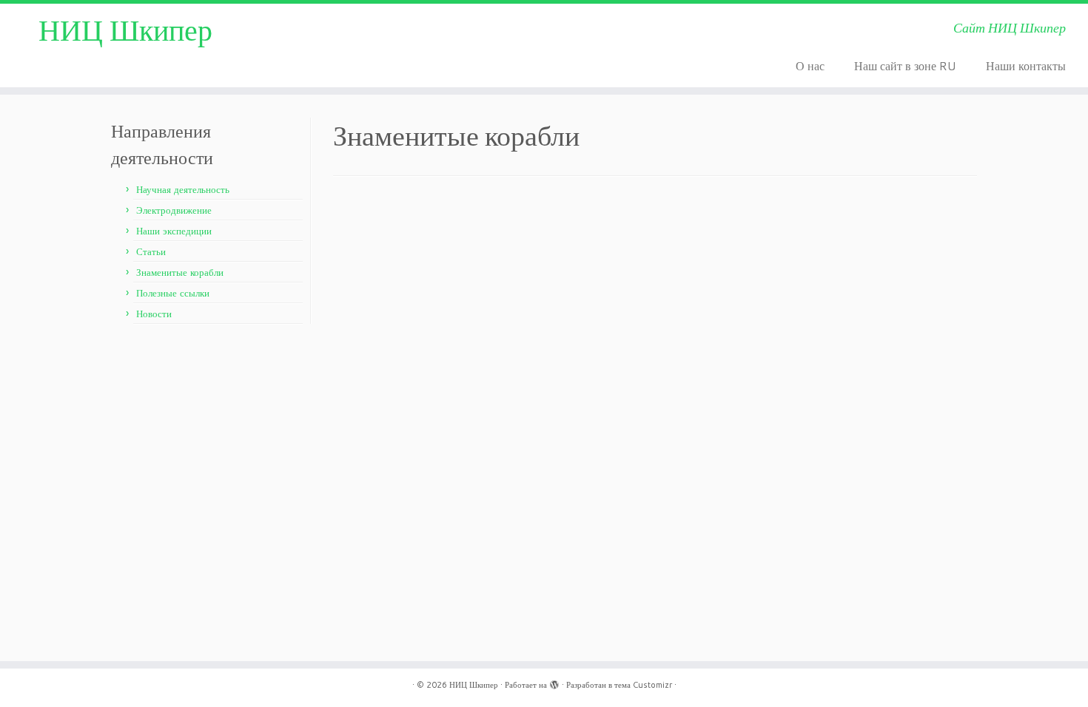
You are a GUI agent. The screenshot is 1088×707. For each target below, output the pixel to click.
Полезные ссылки (172, 293)
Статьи (151, 251)
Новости (154, 313)
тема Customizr (643, 685)
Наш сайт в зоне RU (905, 65)
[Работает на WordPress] (554, 682)
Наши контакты (1026, 65)
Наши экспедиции (174, 230)
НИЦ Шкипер (125, 29)
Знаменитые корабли (180, 272)
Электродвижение (174, 210)
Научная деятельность (182, 189)
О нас (810, 65)
